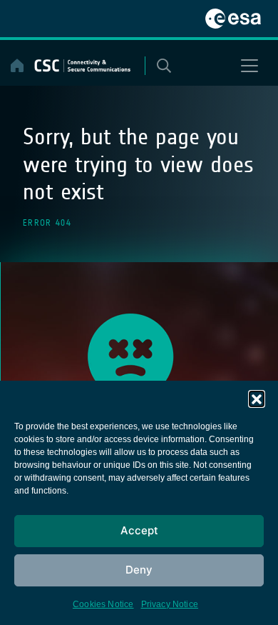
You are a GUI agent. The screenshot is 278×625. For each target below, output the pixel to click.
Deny (139, 569)
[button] (256, 398)
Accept (139, 530)
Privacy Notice (170, 604)
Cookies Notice (103, 604)
